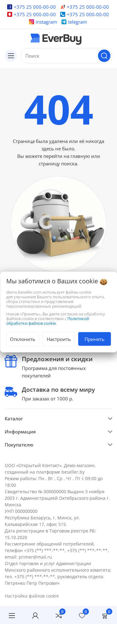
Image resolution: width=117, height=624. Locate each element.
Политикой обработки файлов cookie (47, 321)
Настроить (59, 339)
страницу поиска (58, 163)
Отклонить (22, 339)
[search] (104, 56)
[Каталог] (11, 56)
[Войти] (35, 615)
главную (80, 156)
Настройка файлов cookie (32, 596)
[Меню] (11, 615)
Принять (95, 339)
